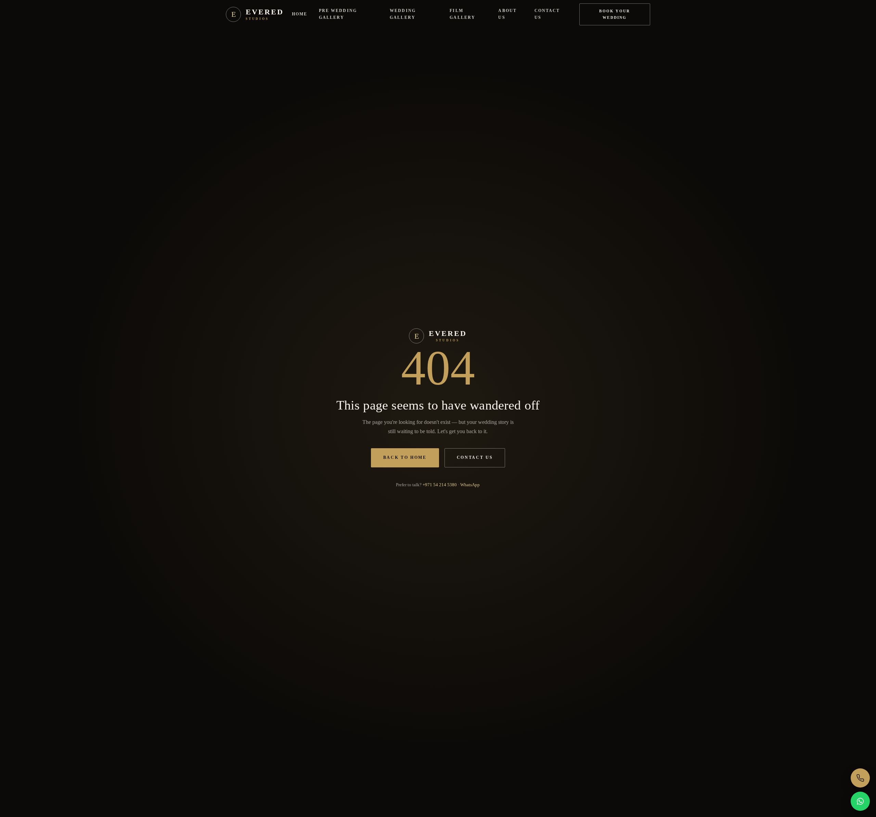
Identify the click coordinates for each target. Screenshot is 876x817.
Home (299, 14)
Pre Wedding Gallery (338, 14)
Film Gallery (462, 14)
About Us (507, 14)
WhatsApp (470, 484)
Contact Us (547, 14)
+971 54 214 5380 (440, 484)
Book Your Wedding (614, 14)
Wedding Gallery (403, 14)
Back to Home (405, 457)
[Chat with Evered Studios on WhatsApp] (860, 801)
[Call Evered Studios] (860, 778)
